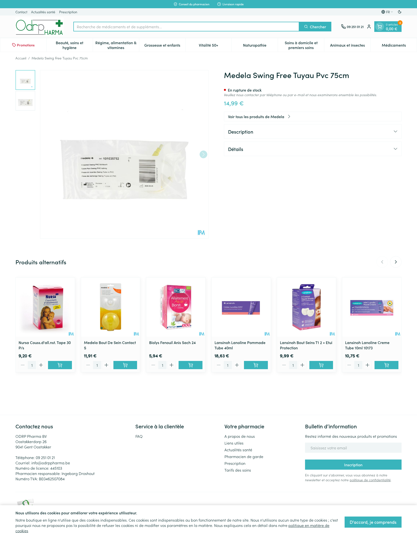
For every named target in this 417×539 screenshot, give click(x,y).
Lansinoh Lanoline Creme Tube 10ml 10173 (367, 345)
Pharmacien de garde (243, 456)
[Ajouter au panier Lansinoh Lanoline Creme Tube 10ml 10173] (386, 365)
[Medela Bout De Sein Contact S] (110, 307)
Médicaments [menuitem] (399, 46)
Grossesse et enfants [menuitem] (164, 46)
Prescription (68, 11)
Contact (21, 11)
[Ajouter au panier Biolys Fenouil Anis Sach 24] (190, 365)
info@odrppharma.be (50, 462)
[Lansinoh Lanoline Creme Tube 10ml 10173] (371, 307)
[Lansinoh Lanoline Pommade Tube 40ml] (241, 307)
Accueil (20, 58)
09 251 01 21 (45, 457)
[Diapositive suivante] (396, 262)
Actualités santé (43, 11)
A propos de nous (239, 436)
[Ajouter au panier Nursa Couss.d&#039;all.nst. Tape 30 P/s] (60, 365)
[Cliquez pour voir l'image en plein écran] (124, 154)
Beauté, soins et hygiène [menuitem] (74, 45)
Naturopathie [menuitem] (260, 46)
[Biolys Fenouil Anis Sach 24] (175, 307)
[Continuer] (203, 154)
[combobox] (186, 26)
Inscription (353, 464)
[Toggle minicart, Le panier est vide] (379, 26)
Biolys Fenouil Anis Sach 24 (172, 342)
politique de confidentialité (370, 479)
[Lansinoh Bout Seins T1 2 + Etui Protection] (306, 307)
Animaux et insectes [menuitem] (350, 46)
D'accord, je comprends (373, 522)
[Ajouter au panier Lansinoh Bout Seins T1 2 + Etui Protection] (321, 365)
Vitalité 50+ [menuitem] (215, 46)
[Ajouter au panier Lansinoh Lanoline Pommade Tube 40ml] (256, 365)
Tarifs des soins (237, 470)
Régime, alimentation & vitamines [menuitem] (117, 45)
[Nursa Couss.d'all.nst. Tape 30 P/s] (45, 307)
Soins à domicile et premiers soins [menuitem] (304, 45)
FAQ (139, 436)
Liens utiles (233, 443)
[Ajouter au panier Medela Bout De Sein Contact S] (125, 365)
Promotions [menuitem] (26, 45)
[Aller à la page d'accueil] (39, 26)
